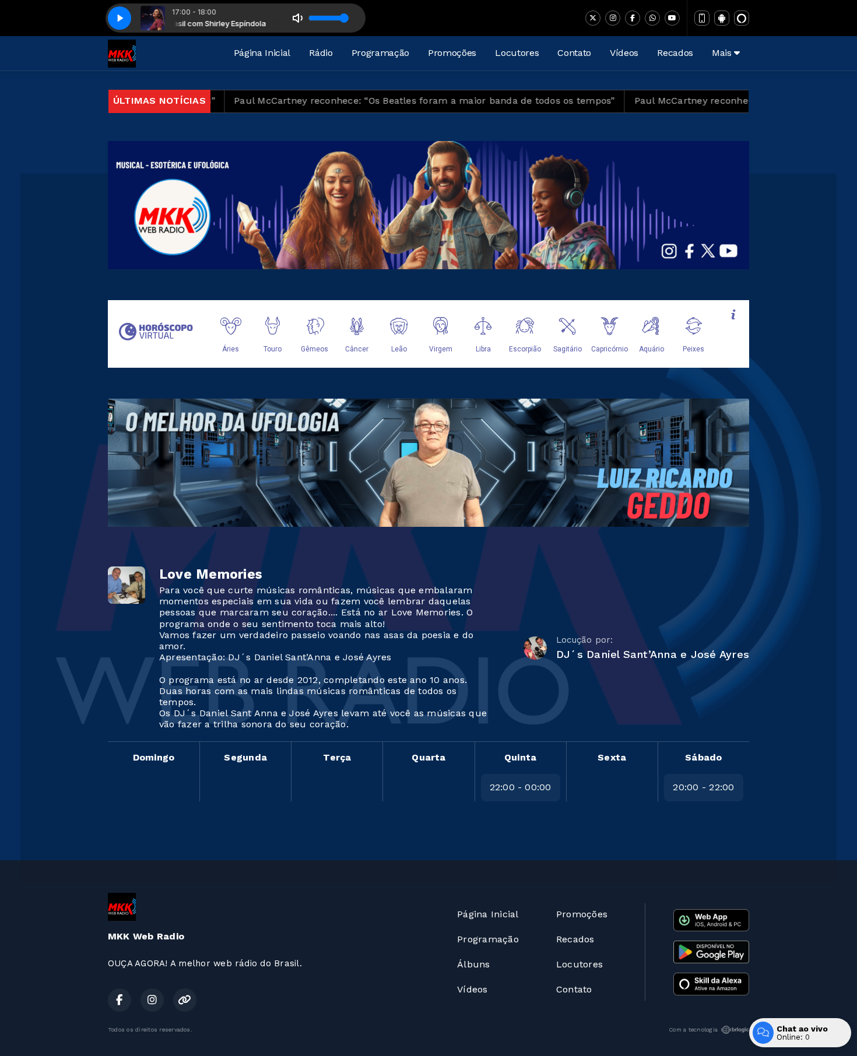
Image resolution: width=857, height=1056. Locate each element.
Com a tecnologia (693, 1029)
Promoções (452, 52)
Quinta (520, 757)
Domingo (154, 757)
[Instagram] (612, 18)
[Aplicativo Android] (721, 18)
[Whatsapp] (652, 18)
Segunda (245, 757)
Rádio (320, 52)
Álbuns (473, 964)
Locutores (517, 52)
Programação (380, 52)
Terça (337, 757)
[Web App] (702, 18)
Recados (675, 52)
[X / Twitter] (592, 18)
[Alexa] (741, 18)
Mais (723, 52)
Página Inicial (262, 52)
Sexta (612, 757)
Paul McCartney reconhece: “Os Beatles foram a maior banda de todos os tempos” (374, 100)
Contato (574, 52)
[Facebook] (632, 18)
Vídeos (624, 52)
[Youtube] (672, 18)
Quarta (428, 757)
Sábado (703, 757)
